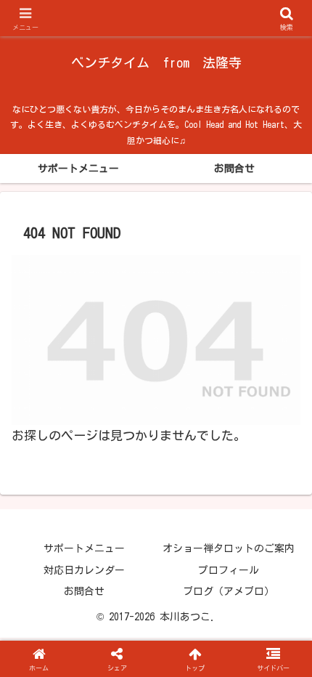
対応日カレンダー (84, 570)
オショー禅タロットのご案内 (229, 548)
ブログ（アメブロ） (228, 591)
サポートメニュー (84, 548)
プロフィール (228, 570)
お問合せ (84, 591)
